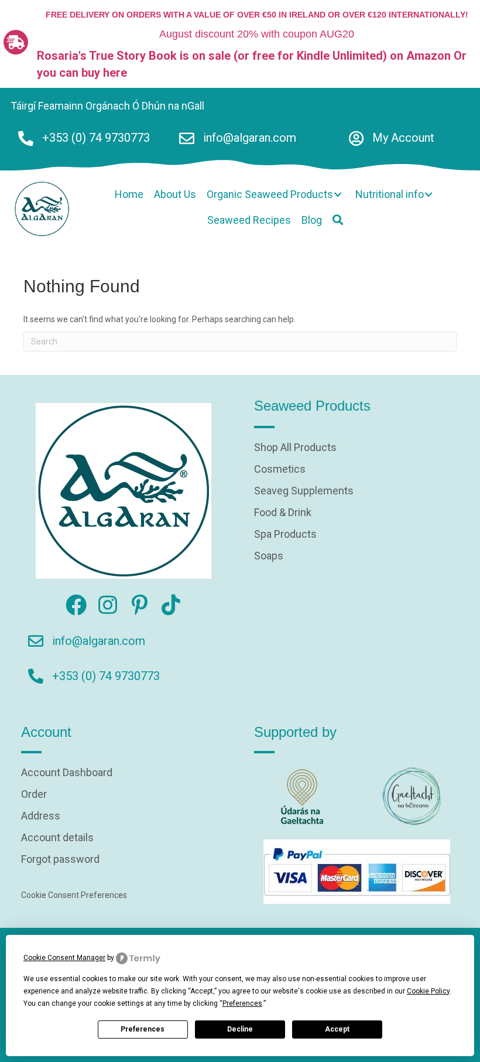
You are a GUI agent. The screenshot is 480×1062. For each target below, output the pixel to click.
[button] (338, 220)
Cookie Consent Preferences (74, 895)
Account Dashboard (66, 772)
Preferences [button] (242, 1003)
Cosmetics (280, 469)
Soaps (268, 556)
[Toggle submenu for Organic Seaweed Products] (338, 194)
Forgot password (60, 859)
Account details (57, 838)
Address (40, 816)
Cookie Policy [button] (428, 991)
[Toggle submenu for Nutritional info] (428, 194)
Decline (240, 1029)
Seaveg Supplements (304, 491)
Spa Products (285, 534)
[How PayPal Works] (356, 871)
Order (34, 794)
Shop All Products (295, 447)
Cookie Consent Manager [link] (64, 958)
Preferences (142, 1029)
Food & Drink (282, 512)
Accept (337, 1029)
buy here (104, 73)
